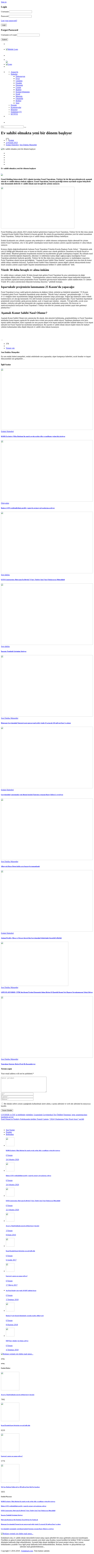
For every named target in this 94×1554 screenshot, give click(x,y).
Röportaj (14, 110)
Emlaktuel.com (27, 1551)
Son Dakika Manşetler (28, 145)
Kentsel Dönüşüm (23, 92)
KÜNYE (14, 114)
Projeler (14, 105)
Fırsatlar (19, 83)
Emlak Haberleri (12, 145)
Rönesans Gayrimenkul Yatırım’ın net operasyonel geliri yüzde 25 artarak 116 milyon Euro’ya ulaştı (36, 723)
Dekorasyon (20, 76)
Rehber (18, 101)
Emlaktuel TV (16, 112)
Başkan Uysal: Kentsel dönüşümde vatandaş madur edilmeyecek (25, 1315)
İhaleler (18, 90)
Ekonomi (19, 85)
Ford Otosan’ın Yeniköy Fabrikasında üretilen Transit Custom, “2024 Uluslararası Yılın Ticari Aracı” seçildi (42, 1119)
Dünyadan (5, 503)
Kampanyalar (16, 107)
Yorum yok (10, 348)
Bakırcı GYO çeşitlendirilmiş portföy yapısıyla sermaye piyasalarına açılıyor (28, 508)
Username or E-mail (9, 35)
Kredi (18, 94)
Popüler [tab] (9, 1132)
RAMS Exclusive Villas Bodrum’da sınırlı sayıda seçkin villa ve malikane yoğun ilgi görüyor (33, 436)
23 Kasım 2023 (12, 143)
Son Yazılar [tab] (10, 1130)
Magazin (19, 96)
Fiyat (18, 79)
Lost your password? (9, 21)
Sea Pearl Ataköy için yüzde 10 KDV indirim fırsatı (21, 1290)
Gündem (19, 81)
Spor (17, 103)
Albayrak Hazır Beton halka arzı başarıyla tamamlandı (20, 866)
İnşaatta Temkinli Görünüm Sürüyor (13, 651)
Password (4, 16)
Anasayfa (14, 72)
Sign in (3, 2)
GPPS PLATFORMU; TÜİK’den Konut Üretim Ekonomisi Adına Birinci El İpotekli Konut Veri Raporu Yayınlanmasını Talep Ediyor (47, 992)
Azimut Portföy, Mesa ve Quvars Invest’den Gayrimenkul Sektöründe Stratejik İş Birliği (31, 938)
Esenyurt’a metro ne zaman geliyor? (17, 1276)
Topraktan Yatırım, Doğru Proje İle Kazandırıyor (18, 1064)
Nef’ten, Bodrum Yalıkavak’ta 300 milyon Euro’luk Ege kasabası (20, 1487)
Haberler (14, 74)
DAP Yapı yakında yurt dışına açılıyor (17, 1340)
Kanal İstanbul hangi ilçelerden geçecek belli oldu (20, 1251)
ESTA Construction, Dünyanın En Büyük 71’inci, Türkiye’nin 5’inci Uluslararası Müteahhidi (33, 580)
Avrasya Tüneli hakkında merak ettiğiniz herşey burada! (22, 1226)
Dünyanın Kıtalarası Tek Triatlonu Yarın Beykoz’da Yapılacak (19, 1519)
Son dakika (5, 575)
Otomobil (19, 98)
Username (5, 12)
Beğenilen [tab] (10, 1134)
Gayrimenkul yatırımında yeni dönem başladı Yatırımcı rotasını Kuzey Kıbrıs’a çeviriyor (32, 795)
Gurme (18, 87)
